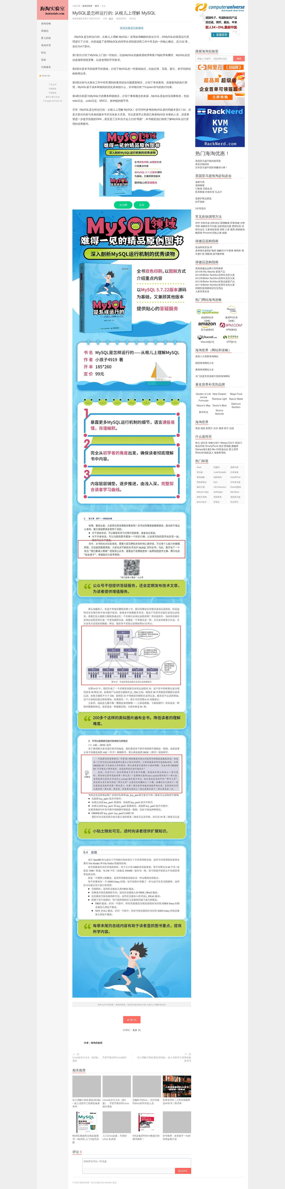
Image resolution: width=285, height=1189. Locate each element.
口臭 (227, 229)
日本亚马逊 (235, 482)
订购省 (198, 188)
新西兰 (209, 428)
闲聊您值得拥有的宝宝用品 (209, 288)
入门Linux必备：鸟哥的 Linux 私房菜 (115, 1137)
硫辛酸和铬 (218, 253)
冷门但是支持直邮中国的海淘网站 (212, 376)
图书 (97, 5)
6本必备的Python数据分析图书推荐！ (146, 1137)
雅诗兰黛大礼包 (53, 96)
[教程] (211, 329)
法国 (231, 428)
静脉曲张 (240, 229)
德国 (203, 428)
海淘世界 (46, 45)
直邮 (43, 59)
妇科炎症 (215, 222)
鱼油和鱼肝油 (202, 247)
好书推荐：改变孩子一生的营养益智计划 (176, 1137)
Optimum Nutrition (236, 405)
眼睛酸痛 (225, 222)
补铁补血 (205, 222)
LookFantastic (220, 472)
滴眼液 (208, 253)
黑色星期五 (202, 482)
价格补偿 (209, 191)
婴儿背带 (233, 449)
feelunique (201, 501)
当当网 (123, 205)
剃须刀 (238, 442)
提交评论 (183, 1170)
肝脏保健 (234, 222)
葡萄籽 (237, 250)
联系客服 (200, 191)
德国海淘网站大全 (204, 362)
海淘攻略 (46, 23)
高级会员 (207, 188)
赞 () (133, 1019)
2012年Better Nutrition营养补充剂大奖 (215, 278)
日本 (215, 428)
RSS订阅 (46, 75)
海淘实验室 (52, 10)
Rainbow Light (219, 398)
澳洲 (221, 428)
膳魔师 (234, 446)
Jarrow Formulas (203, 398)
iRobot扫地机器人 (204, 452)
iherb (199, 467)
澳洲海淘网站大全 (204, 369)
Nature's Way (203, 491)
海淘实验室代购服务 (132, 28)
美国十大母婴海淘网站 (206, 356)
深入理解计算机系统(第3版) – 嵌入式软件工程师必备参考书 (164, 1059)
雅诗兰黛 (201, 486)
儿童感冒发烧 (212, 229)
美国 (197, 428)
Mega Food (236, 393)
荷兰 (226, 428)
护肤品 (217, 501)
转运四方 (234, 501)
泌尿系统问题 (224, 226)
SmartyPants (212, 446)
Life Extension (220, 486)
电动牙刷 (200, 446)
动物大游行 (214, 442)
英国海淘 (218, 496)
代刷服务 (53, 92)
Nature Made (236, 398)
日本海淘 (234, 472)
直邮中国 (200, 181)
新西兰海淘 (202, 496)
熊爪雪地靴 (225, 446)
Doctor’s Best (219, 405)
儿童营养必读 (202, 291)
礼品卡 (218, 191)
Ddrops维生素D (203, 449)
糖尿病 (198, 232)
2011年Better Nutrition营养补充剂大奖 (215, 284)
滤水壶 (204, 442)
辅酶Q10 (221, 250)
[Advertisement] (220, 563)
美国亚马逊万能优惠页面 (208, 160)
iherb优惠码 (235, 486)
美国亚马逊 (235, 496)
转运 (43, 52)
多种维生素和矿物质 (205, 250)
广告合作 (53, 84)
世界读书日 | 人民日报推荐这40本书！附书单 (176, 1101)
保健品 (44, 30)
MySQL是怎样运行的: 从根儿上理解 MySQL (114, 13)
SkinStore (234, 491)
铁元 (197, 442)
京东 (141, 205)
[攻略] (207, 320)
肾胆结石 (236, 226)
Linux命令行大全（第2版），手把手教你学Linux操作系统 (99, 1059)
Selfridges (218, 491)
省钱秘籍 (200, 185)
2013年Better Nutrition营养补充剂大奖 (215, 274)
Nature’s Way (203, 405)
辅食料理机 (220, 452)
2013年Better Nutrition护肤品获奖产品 (215, 281)
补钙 (197, 222)
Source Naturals (219, 412)
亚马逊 (200, 472)
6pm (216, 482)
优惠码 (217, 467)
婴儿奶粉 (46, 38)
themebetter (106, 1182)
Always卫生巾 (227, 442)
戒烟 (224, 232)
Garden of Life (203, 393)
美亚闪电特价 (202, 164)
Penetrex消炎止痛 (212, 232)
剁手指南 (200, 201)
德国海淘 (218, 477)
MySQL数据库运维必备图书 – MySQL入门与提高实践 (85, 1139)
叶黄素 (229, 250)
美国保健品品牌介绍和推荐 (209, 268)
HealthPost (235, 477)
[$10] (211, 341)
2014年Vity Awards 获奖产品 (210, 271)
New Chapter (219, 393)
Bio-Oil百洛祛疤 (220, 449)
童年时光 (203, 412)
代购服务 (46, 67)
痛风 (232, 229)
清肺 (222, 229)
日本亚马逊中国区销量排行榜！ (211, 167)
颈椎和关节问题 (209, 226)
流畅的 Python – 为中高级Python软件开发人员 (146, 1101)
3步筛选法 (200, 208)
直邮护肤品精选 (203, 198)
